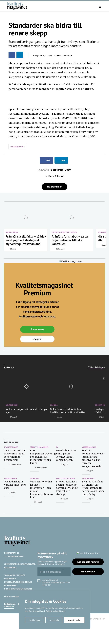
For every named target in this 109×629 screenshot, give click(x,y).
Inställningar (34, 620)
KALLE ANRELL (10, 567)
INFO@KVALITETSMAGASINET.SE (18, 589)
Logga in (37, 339)
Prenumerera (37, 329)
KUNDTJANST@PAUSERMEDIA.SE (18, 582)
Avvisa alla (54, 620)
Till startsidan (54, 186)
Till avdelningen (96, 367)
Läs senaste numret (88, 561)
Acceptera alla (74, 620)
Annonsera (9, 606)
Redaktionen (9, 604)
